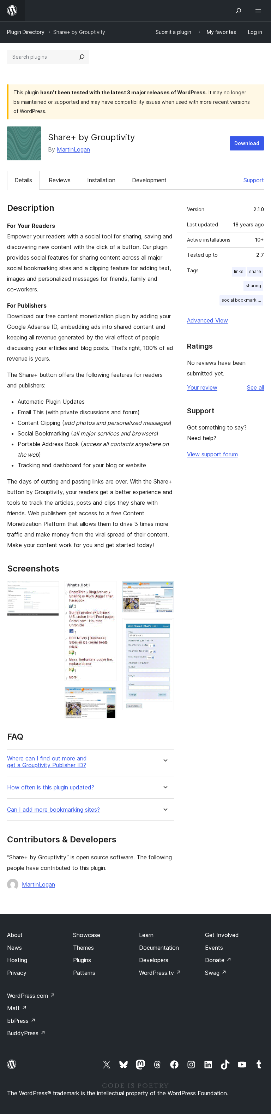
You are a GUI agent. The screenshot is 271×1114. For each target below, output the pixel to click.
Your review (202, 387)
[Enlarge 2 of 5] (106, 590)
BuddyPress (26, 1033)
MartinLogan (73, 149)
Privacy (16, 972)
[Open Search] (238, 10)
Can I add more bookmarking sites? (53, 809)
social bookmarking (242, 300)
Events (214, 947)
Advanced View (207, 320)
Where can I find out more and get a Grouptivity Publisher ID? (47, 762)
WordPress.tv (160, 972)
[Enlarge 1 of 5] (49, 590)
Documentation (159, 947)
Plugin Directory (25, 32)
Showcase (86, 934)
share (255, 271)
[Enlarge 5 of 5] (164, 627)
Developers (153, 960)
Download (246, 143)
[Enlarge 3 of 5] (106, 696)
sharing (253, 285)
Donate (218, 960)
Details (23, 180)
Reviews (60, 180)
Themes (83, 947)
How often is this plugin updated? (50, 787)
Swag (216, 972)
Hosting (17, 960)
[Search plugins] (82, 57)
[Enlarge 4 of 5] (164, 590)
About (15, 934)
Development (149, 180)
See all (255, 387)
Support (253, 180)
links (238, 271)
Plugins (82, 960)
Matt (17, 1008)
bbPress (21, 1020)
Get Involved (222, 934)
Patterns (84, 972)
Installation (101, 180)
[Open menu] (259, 10)
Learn (146, 934)
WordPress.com (31, 995)
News (14, 947)
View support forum (212, 454)
